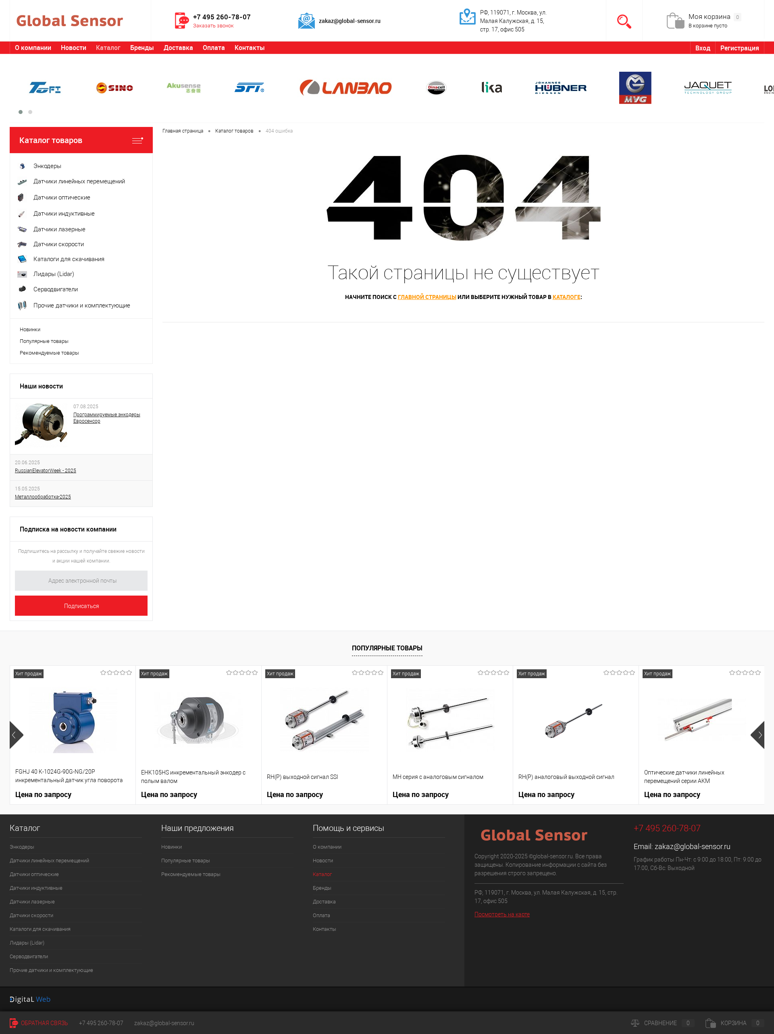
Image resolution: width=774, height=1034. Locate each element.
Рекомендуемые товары (49, 353)
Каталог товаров (50, 140)
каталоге (566, 297)
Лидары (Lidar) (27, 943)
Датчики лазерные (32, 902)
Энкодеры (22, 847)
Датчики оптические (34, 874)
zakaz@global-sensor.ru (692, 846)
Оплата (214, 47)
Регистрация (739, 48)
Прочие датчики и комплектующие (51, 970)
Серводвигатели (29, 956)
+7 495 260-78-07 (101, 1023)
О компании (33, 47)
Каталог (108, 47)
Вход (702, 48)
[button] (20, 112)
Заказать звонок (213, 26)
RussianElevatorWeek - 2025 (45, 470)
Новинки (30, 329)
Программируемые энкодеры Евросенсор (106, 418)
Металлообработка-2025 (43, 497)
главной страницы (427, 297)
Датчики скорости (31, 915)
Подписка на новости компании (68, 529)
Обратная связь (44, 1023)
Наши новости (41, 386)
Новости (73, 47)
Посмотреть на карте (502, 914)
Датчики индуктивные (36, 888)
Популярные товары (44, 341)
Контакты (250, 47)
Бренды (142, 47)
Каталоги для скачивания (40, 929)
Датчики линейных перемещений (49, 861)
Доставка (178, 47)
